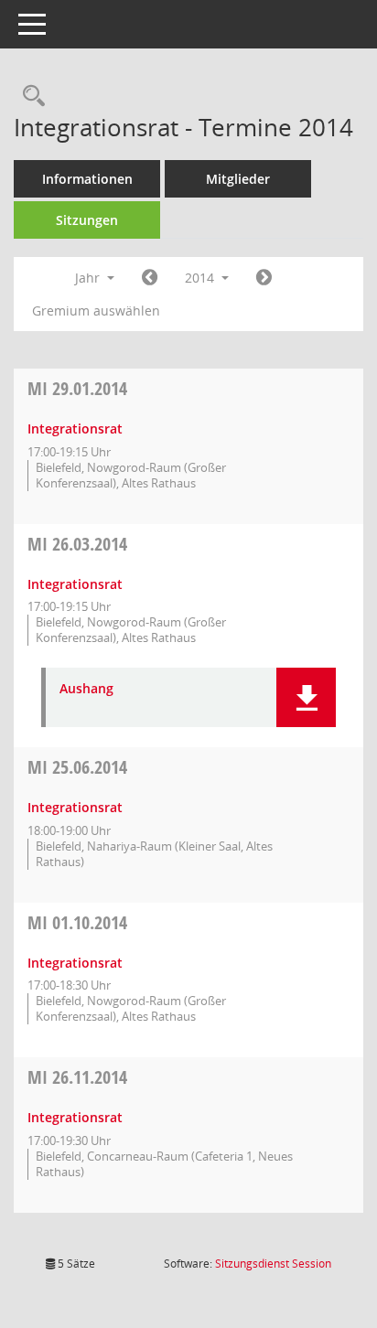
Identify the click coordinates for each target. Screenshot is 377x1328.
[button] (306, 697)
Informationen (87, 178)
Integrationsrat (75, 428)
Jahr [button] (89, 277)
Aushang (86, 689)
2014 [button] (201, 277)
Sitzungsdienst (273, 1263)
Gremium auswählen (96, 310)
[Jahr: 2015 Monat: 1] (263, 278)
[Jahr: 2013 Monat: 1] (149, 278)
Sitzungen (87, 220)
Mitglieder (238, 178)
